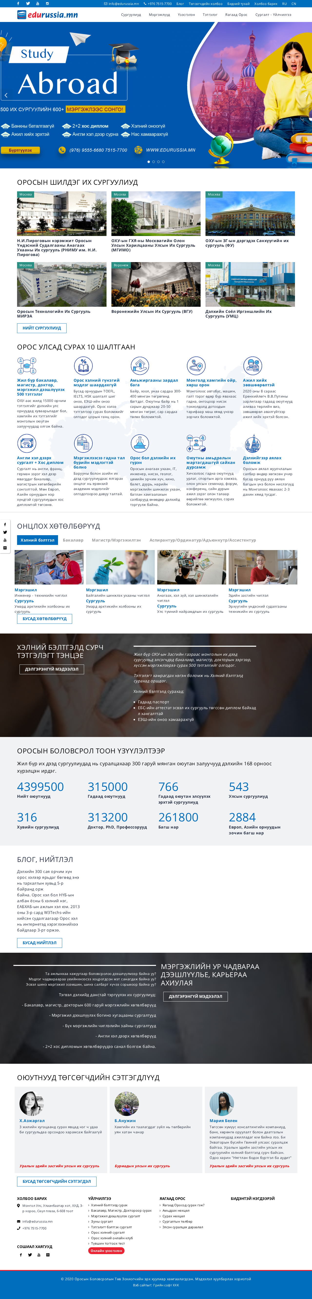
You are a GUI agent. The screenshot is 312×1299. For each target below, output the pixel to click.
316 (27, 817)
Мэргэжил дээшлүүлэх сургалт (115, 1216)
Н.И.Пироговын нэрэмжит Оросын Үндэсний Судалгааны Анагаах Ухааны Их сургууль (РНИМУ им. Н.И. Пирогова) (57, 247)
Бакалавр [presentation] (73, 540)
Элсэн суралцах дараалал (183, 1227)
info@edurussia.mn (124, 3)
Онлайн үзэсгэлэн (106, 1250)
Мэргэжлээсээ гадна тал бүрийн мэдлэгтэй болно (99, 462)
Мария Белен (129, 1120)
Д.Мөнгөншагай (227, 1120)
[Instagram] (47, 3)
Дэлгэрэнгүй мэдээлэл (51, 669)
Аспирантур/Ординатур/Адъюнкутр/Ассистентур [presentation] (203, 540)
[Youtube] (38, 3)
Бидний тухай (238, 3)
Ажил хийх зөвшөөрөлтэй (259, 383)
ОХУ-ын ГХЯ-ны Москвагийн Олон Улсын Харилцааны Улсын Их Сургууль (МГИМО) (153, 245)
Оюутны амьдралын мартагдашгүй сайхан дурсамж (210, 462)
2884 (242, 817)
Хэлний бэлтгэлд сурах (109, 1205)
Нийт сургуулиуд (42, 328)
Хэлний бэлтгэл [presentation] (37, 540)
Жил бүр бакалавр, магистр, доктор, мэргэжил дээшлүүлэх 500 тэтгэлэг (41, 387)
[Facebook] (18, 3)
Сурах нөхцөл (174, 1216)
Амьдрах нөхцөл (176, 1210)
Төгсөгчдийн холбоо (206, 3)
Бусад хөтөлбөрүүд (45, 618)
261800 (178, 817)
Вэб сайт (140, 1285)
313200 (108, 817)
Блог (180, 3)
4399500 (40, 786)
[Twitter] (28, 3)
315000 (108, 786)
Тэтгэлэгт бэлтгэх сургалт (111, 1227)
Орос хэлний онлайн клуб (112, 1238)
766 (168, 786)
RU (284, 3)
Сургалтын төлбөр (178, 1221)
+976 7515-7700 (159, 3)
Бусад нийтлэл (40, 942)
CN (294, 3)
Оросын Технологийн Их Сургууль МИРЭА (53, 314)
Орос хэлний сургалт (108, 1232)
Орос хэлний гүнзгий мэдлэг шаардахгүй (97, 383)
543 (239, 786)
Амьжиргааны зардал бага (154, 383)
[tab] (37, 540)
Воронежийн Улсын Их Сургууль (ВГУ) (152, 311)
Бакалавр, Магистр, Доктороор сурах (121, 1210)
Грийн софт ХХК (166, 1285)
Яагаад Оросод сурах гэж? (184, 1205)
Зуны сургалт (102, 1221)
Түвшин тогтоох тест (108, 1243)
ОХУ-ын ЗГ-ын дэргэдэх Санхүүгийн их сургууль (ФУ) (247, 243)
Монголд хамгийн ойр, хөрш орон (211, 383)
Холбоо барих (265, 3)
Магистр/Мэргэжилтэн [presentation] (116, 540)
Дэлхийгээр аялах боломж (262, 460)
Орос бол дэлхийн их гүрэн (153, 460)
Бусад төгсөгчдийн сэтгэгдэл (57, 1181)
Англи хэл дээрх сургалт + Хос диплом (40, 460)
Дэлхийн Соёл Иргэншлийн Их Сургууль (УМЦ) (238, 314)
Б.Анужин (30, 1120)
